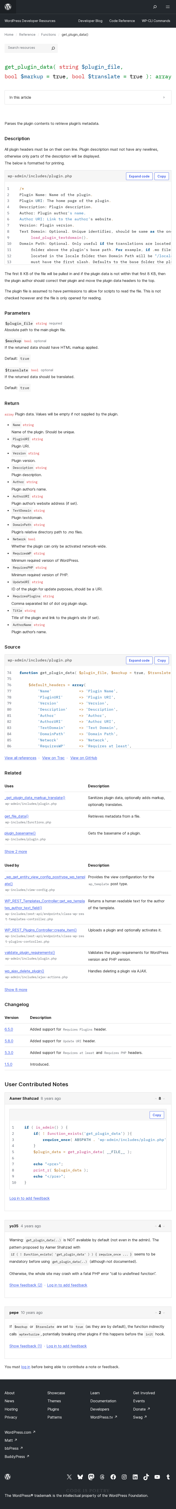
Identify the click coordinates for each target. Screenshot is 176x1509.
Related (13, 773)
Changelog (17, 1004)
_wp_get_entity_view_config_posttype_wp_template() (45, 880)
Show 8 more (16, 989)
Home (9, 34)
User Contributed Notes (36, 1084)
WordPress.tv (104, 1417)
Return (12, 403)
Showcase (56, 1393)
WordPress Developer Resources (30, 21)
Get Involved (144, 1393)
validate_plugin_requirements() (30, 952)
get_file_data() (17, 816)
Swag (140, 1417)
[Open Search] (154, 7)
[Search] (53, 48)
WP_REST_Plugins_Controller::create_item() (41, 930)
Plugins (53, 1409)
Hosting (11, 1409)
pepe (14, 1312)
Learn (95, 1393)
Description (17, 138)
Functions (48, 34)
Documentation (103, 1401)
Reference (27, 34)
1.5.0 (8, 1064)
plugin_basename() (20, 833)
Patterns (54, 1417)
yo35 (13, 1226)
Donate (141, 1409)
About (10, 1393)
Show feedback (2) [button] (25, 1285)
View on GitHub (83, 758)
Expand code (139, 176)
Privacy (11, 1417)
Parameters (17, 313)
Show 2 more (16, 851)
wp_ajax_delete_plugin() (24, 971)
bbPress (14, 1448)
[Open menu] (168, 7)
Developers (99, 1409)
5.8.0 (9, 1041)
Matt (11, 1440)
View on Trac (53, 758)
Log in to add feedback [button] (29, 1198)
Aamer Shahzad (23, 1098)
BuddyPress (17, 1456)
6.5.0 (9, 1029)
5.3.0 (9, 1052)
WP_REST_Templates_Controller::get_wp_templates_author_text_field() (45, 904)
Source (12, 647)
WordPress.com (20, 1432)
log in (25, 1366)
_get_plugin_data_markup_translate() (35, 797)
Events (139, 1401)
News (9, 1401)
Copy (161, 176)
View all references (20, 758)
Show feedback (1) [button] (25, 1346)
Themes (54, 1401)
